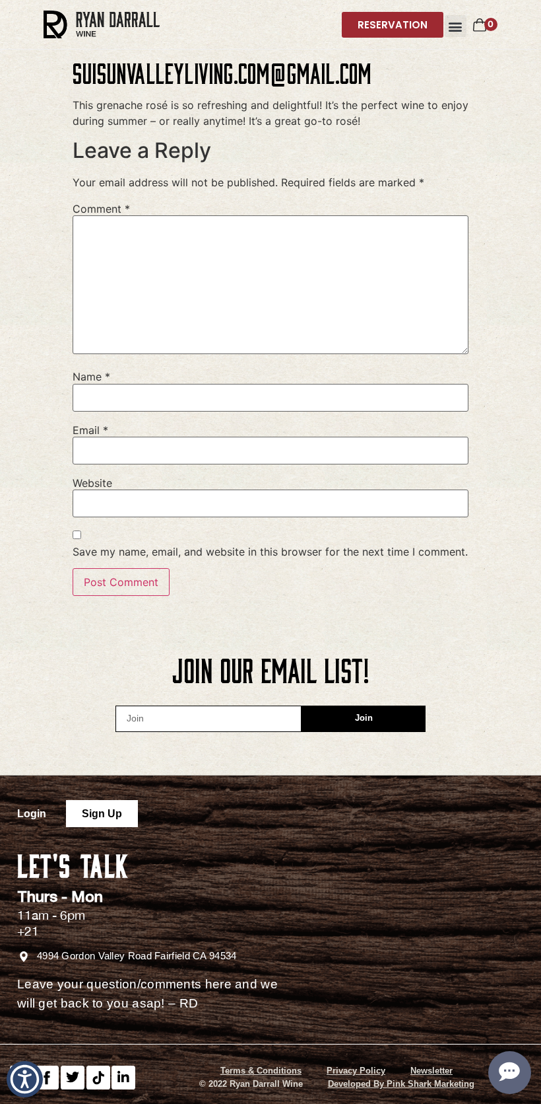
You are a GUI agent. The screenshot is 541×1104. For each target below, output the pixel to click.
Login (31, 813)
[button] (455, 26)
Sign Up (102, 813)
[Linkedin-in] (123, 1077)
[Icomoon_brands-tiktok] (98, 1077)
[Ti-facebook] (47, 1077)
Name (91, 376)
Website (92, 483)
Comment (101, 208)
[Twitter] (72, 1077)
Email (90, 430)
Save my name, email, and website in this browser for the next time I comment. (270, 551)
